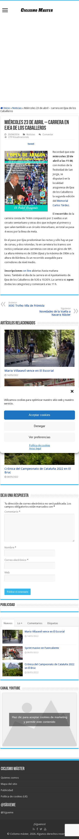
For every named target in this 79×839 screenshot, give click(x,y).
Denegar (39, 426)
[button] (72, 391)
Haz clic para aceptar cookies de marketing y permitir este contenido (39, 719)
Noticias (17, 108)
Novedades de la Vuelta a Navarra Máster (54, 311)
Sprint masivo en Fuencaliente (42, 647)
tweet (31, 143)
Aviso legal (35, 448)
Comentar (48, 134)
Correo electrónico (16, 559)
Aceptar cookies (39, 415)
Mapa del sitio (9, 783)
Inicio (6, 108)
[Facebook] (37, 829)
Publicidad (7, 790)
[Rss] (33, 829)
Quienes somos (10, 777)
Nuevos (8, 623)
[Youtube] (45, 829)
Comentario (12, 511)
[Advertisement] (39, 58)
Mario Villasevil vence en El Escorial (29, 371)
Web (7, 572)
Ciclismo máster (19, 833)
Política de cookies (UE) (14, 796)
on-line (27, 270)
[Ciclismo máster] (39, 9)
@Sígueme (8, 805)
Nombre (10, 547)
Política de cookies (39, 445)
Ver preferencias (39, 437)
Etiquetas (52, 623)
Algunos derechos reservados (54, 833)
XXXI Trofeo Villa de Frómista (26, 304)
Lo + (19, 623)
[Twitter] (41, 829)
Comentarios (34, 623)
